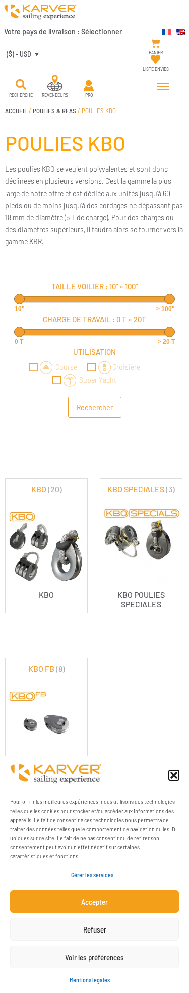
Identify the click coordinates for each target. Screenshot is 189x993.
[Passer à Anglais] (178, 30)
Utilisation (94, 351)
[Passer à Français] (164, 30)
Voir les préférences (94, 957)
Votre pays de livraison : (63, 31)
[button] (174, 775)
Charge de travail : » (94, 319)
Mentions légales (90, 979)
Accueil (16, 111)
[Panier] (155, 43)
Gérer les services (92, 874)
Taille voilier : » (94, 286)
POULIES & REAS (54, 111)
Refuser (94, 929)
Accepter (94, 901)
